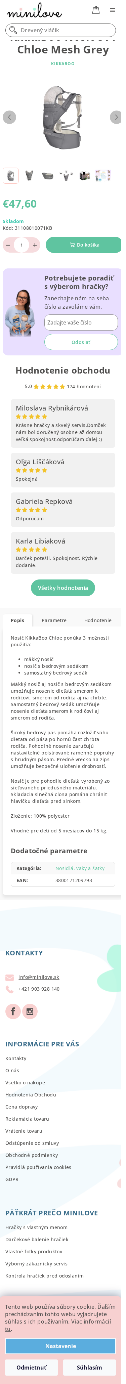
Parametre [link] (54, 620)
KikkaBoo (63, 64)
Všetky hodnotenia (63, 588)
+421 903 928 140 (38, 989)
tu (8, 1329)
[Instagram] (30, 1011)
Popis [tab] (17, 620)
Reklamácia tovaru (27, 1119)
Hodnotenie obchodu (63, 370)
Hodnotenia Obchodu (30, 1094)
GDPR (12, 1179)
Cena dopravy (21, 1107)
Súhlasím (89, 1367)
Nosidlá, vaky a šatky (79, 868)
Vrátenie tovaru (23, 1131)
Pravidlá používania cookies (38, 1167)
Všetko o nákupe (25, 1082)
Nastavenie (60, 1346)
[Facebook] (13, 1011)
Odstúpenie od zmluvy (32, 1143)
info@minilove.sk (38, 977)
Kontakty (15, 1058)
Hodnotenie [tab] (98, 620)
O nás (12, 1070)
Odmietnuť (31, 1367)
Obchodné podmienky (31, 1155)
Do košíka (88, 245)
